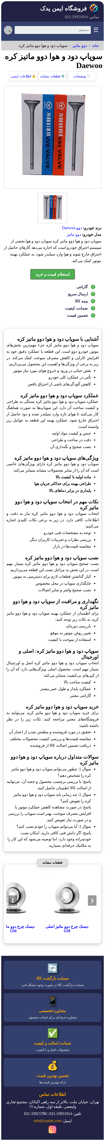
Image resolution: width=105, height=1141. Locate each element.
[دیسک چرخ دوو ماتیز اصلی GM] (66, 922)
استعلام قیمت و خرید (53, 274)
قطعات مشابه (52, 76)
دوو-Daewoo (72, 228)
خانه (95, 45)
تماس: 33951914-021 (82, 17)
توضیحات (82, 76)
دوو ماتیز (80, 45)
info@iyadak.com (47, 1121)
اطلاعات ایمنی (23, 76)
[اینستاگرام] (52, 1130)
